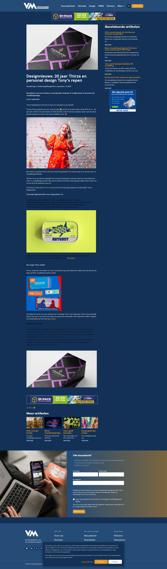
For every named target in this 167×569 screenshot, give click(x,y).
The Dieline (71, 258)
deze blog (48, 188)
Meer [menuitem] (120, 6)
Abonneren (137, 6)
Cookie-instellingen (87, 561)
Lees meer (29, 440)
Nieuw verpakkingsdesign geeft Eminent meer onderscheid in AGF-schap (121, 49)
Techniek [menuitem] (82, 6)
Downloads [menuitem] (89, 540)
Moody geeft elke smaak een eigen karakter (122, 77)
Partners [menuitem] (111, 6)
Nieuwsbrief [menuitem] (90, 536)
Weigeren (115, 561)
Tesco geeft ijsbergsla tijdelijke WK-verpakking (119, 65)
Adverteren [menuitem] (119, 540)
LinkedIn (53, 319)
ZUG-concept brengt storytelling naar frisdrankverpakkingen (120, 33)
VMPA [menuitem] (101, 6)
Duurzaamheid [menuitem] (68, 6)
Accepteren (101, 561)
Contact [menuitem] (58, 540)
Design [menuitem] (92, 6)
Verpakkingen (31, 86)
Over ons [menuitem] (58, 536)
